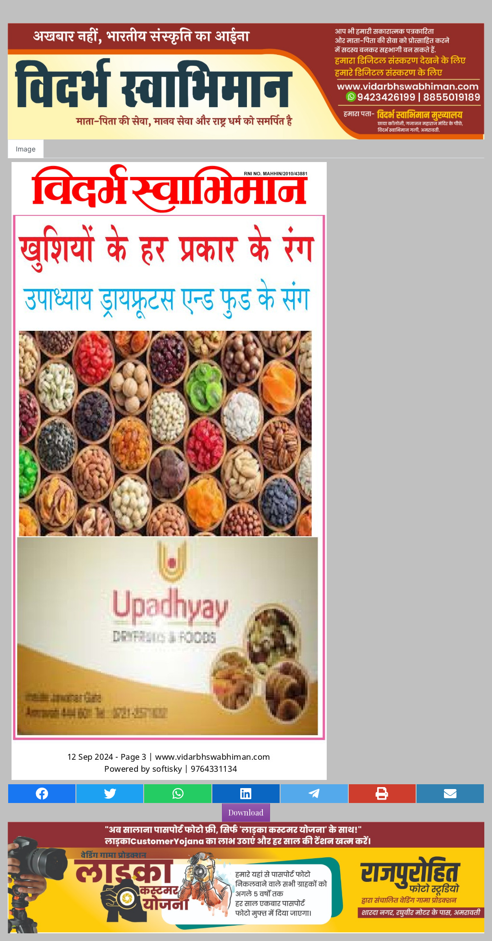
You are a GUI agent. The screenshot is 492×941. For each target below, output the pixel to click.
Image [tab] (26, 149)
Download (246, 812)
